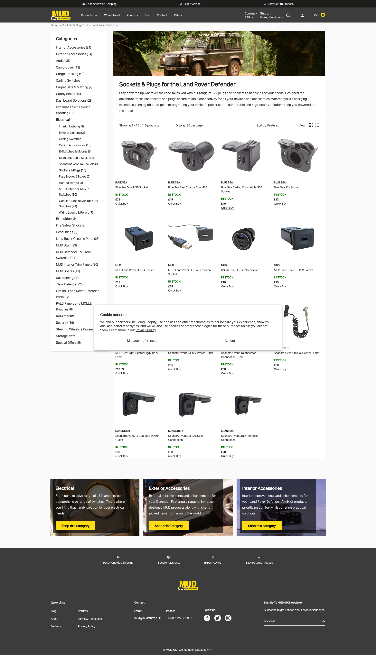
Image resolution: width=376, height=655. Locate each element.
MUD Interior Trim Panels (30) (77, 264)
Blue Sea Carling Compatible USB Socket (241, 189)
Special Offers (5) (68, 342)
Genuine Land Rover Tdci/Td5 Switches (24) (78, 203)
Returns (83, 611)
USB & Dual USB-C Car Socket (240, 270)
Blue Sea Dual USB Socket (131, 187)
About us (132, 15)
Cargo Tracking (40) (70, 73)
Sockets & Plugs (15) (72, 170)
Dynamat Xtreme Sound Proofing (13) (73, 110)
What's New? (112, 15)
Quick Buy (121, 203)
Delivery (56, 626)
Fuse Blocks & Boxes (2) (74, 176)
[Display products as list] (317, 125)
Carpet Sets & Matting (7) (74, 87)
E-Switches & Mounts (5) (75, 151)
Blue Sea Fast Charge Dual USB (187, 187)
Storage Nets (66, 335)
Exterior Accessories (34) (74, 53)
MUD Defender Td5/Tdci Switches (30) (73, 254)
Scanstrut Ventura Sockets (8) (79, 163)
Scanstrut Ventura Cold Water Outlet (296, 353)
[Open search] (288, 15)
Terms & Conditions (90, 618)
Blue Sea (121, 182)
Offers (178, 15)
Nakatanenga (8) (67, 277)
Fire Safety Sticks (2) (70, 225)
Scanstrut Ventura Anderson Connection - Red (238, 355)
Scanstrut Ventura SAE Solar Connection (186, 437)
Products (87, 15)
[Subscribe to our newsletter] (323, 621)
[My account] (302, 15)
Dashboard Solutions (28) (74, 100)
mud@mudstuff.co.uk (147, 618)
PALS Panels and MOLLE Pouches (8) (74, 306)
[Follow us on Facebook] (207, 619)
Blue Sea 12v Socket (286, 187)
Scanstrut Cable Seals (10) (76, 157)
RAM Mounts (65, 315)
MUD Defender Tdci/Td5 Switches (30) (75, 191)
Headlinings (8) (66, 231)
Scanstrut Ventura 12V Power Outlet (190, 353)
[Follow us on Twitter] (217, 619)
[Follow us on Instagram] (228, 619)
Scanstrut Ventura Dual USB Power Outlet (137, 437)
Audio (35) (63, 60)
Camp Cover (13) (68, 67)
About (54, 618)
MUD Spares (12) (68, 271)
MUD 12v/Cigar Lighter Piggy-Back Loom (136, 355)
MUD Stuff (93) (66, 245)
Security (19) (65, 322)
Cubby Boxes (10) (68, 93)
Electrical (63, 119)
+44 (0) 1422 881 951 (179, 618)
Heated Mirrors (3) (71, 182)
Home (54, 25)
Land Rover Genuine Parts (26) (77, 238)
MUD (118, 265)
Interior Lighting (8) (71, 126)
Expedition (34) (67, 218)
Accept (230, 340)
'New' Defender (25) (69, 284)
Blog (147, 15)
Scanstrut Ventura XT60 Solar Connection (239, 437)
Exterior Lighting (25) (72, 132)
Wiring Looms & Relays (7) (76, 212)
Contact (162, 15)
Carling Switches (68, 80)
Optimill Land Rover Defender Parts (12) (77, 293)
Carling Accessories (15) (75, 145)
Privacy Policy (146, 330)
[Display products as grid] (311, 125)
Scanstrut (281, 348)
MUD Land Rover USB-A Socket (135, 270)
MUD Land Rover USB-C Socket (293, 270)
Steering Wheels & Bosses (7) (77, 329)
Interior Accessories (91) (73, 47)
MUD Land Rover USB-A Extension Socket (189, 272)
